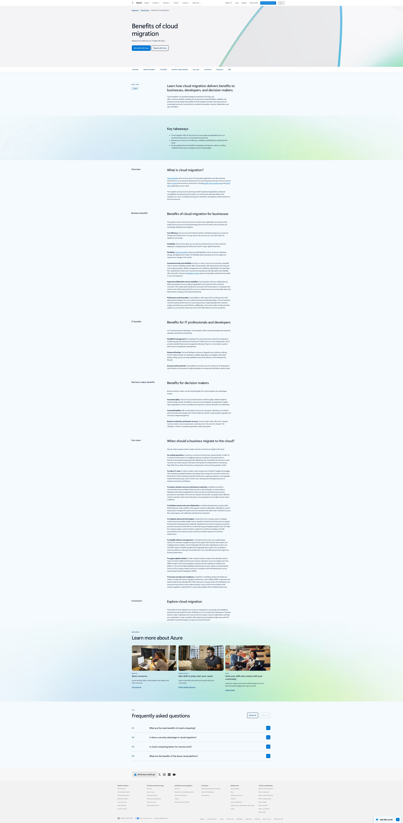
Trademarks (239, 819)
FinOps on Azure (151, 802)
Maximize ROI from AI (153, 805)
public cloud (208, 183)
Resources (196, 3)
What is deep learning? (265, 798)
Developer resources (236, 795)
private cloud (217, 183)
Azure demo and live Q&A (182, 802)
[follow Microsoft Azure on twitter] (159, 774)
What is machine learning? (266, 795)
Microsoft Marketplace (208, 792)
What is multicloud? (264, 792)
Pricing (176, 3)
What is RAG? (262, 812)
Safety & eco (248, 819)
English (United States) (127, 818)
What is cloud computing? (266, 788)
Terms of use (229, 819)
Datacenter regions (123, 798)
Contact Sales (253, 3)
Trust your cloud (122, 802)
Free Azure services (152, 795)
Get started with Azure (268, 3)
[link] (135, 70)
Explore (146, 3)
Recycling (257, 819)
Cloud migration (172, 178)
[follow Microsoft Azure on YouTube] (174, 774)
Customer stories (122, 809)
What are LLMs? (263, 805)
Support (244, 3)
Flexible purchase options (154, 798)
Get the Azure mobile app (146, 774)
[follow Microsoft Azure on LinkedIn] (169, 774)
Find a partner (205, 795)
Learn (237, 3)
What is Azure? (122, 788)
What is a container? (264, 809)
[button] (387, 819)
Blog (232, 792)
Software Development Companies (211, 788)
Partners (185, 3)
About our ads (267, 819)
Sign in (281, 3)
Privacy (222, 819)
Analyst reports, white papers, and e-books (242, 805)
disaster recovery (193, 273)
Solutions (166, 3)
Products (155, 3)
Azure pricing (150, 792)
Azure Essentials (122, 805)
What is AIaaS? (263, 802)
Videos (232, 809)
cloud (175, 183)
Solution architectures (181, 795)
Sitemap (202, 819)
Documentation (235, 788)
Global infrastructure (123, 795)
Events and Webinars (236, 802)
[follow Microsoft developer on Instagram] (164, 774)
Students (233, 798)
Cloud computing (181, 252)
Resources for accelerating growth (184, 792)
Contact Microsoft (212, 819)
